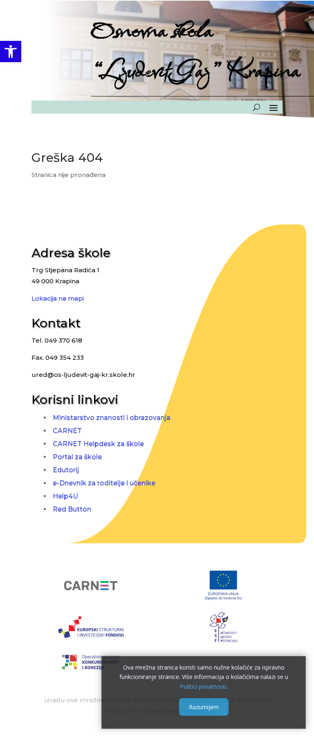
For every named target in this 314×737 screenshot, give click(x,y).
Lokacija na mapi (57, 298)
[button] (10, 51)
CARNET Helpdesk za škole (98, 444)
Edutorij (66, 470)
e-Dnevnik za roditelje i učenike (104, 483)
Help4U (65, 496)
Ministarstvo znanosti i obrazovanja (111, 417)
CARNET (67, 431)
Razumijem (204, 707)
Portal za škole (77, 457)
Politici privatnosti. (204, 686)
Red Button (72, 509)
